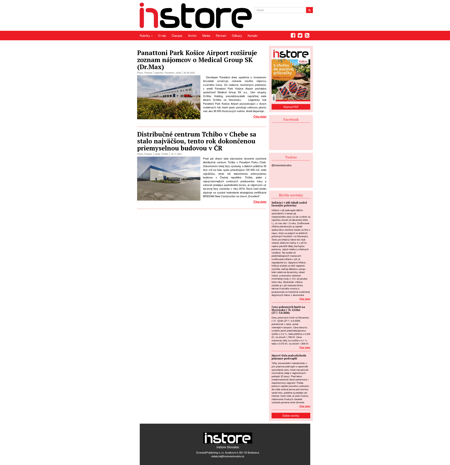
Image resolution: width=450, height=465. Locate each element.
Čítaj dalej (259, 117)
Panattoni (169, 72)
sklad (178, 72)
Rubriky (145, 35)
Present (148, 72)
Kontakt (253, 35)
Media (206, 35)
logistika (159, 72)
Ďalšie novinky (290, 415)
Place (140, 72)
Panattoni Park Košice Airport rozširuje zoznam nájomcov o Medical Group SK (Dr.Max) (197, 60)
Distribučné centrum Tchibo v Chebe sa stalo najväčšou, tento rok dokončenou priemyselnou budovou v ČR (196, 141)
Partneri (221, 35)
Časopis (177, 35)
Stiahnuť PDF (291, 107)
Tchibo (165, 154)
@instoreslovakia (281, 165)
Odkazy (237, 35)
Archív (192, 35)
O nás (162, 35)
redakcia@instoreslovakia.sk (227, 456)
